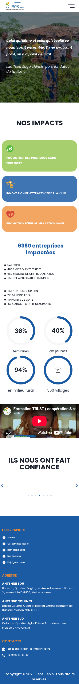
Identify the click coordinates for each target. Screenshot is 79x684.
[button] (28, 495)
